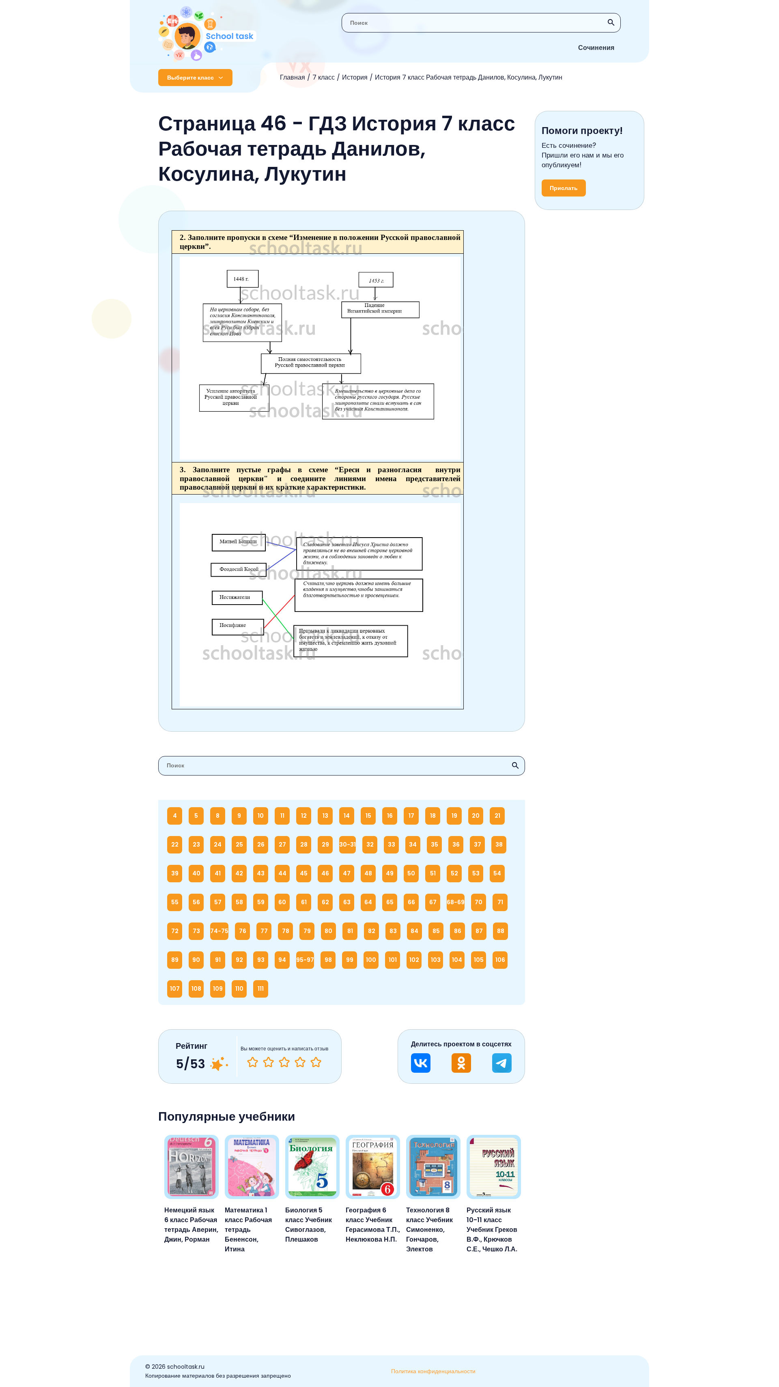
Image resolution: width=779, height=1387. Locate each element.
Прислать (564, 188)
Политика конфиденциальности (433, 1371)
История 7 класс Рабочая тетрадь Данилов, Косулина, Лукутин (468, 77)
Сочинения (596, 47)
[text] (315, 1062)
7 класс (323, 77)
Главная (292, 77)
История (355, 77)
